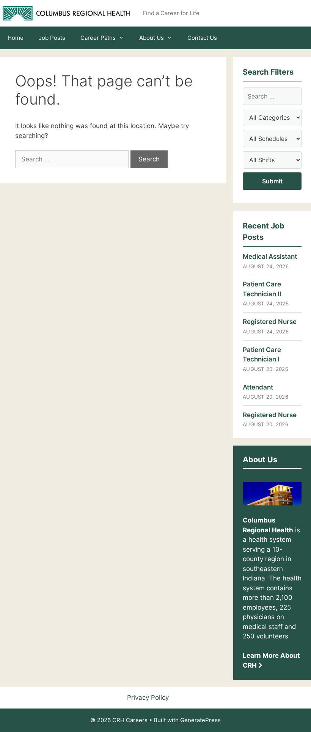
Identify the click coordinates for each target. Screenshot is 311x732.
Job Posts (52, 37)
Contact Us (202, 37)
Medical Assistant (270, 256)
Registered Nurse (270, 321)
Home (16, 37)
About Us (151, 37)
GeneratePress (200, 720)
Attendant (258, 387)
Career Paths (98, 37)
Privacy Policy (148, 697)
